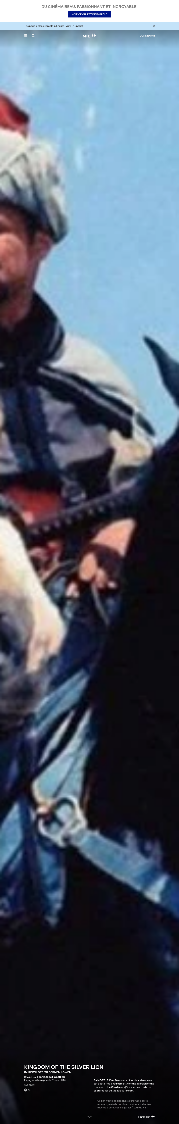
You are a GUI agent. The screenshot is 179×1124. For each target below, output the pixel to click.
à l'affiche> (140, 1107)
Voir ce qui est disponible (89, 14)
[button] (25, 35)
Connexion (147, 35)
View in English (75, 25)
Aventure (29, 1084)
